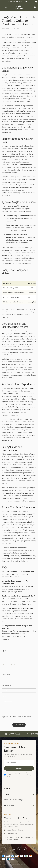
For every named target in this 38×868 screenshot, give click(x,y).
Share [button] (7, 651)
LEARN (6, 794)
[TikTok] (25, 849)
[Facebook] (4, 849)
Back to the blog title (9, 665)
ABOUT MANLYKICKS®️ (13, 800)
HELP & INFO (9, 805)
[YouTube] (19, 849)
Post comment (19, 724)
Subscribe (19, 768)
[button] (5, 1)
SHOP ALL (8, 789)
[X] (9, 849)
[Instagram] (14, 849)
